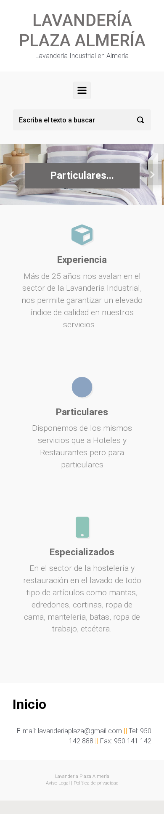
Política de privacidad (96, 783)
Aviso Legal (58, 783)
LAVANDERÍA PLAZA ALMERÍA (82, 30)
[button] (12, 174)
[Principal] (82, 90)
